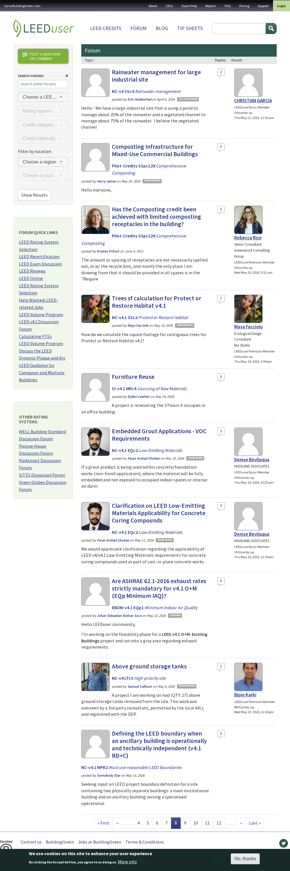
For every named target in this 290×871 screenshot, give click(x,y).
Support (263, 6)
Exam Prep (189, 6)
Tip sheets (190, 28)
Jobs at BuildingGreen (99, 842)
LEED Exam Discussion (40, 264)
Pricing (244, 6)
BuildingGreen (60, 842)
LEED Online (31, 278)
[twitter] (283, 844)
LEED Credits (105, 28)
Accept (219, 859)
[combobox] (43, 97)
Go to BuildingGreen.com (22, 6)
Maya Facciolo (248, 327)
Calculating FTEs (35, 336)
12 (220, 823)
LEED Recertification (39, 256)
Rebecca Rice (248, 238)
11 (209, 823)
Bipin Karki (245, 695)
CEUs (169, 6)
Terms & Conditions (144, 842)
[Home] (43, 28)
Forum (138, 28)
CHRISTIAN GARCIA (253, 100)
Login (281, 6)
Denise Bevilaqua (251, 459)
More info (127, 861)
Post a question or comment (45, 56)
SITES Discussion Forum (42, 475)
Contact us (31, 842)
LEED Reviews (32, 271)
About (153, 6)
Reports (210, 6)
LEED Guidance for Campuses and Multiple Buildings (42, 372)
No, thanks (245, 858)
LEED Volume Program (41, 314)
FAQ (228, 6)
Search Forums (31, 76)
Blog (162, 28)
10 (197, 823)
